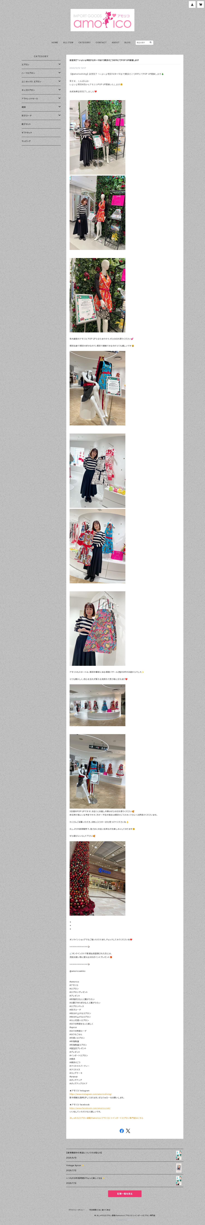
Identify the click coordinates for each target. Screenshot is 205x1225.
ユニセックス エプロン (31, 81)
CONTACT (101, 42)
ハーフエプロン (28, 73)
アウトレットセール (30, 98)
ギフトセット (27, 132)
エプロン (25, 64)
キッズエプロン (28, 90)
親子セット (26, 124)
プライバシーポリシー (76, 1210)
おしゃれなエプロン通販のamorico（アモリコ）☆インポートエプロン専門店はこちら (106, 1118)
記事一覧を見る (124, 1193)
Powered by (122, 1220)
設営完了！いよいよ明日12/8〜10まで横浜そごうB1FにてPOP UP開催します (104, 60)
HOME (55, 42)
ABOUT (116, 42)
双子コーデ (27, 115)
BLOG (128, 42)
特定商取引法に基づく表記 (99, 1210)
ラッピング (26, 141)
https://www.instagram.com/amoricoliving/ (91, 1094)
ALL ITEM (68, 42)
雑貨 (24, 107)
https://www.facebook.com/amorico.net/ (90, 1108)
